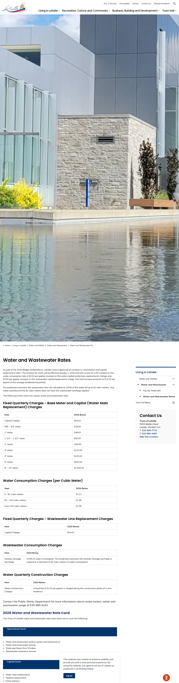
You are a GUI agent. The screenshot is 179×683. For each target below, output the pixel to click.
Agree (69, 675)
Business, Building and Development (135, 10)
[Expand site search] (174, 3)
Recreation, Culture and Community (85, 10)
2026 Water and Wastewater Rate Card (36, 613)
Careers (135, 3)
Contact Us (146, 3)
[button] (153, 402)
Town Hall (168, 10)
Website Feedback (162, 3)
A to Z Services (110, 3)
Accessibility (124, 3)
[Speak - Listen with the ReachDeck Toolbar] (166, 677)
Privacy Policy (86, 668)
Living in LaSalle (48, 10)
